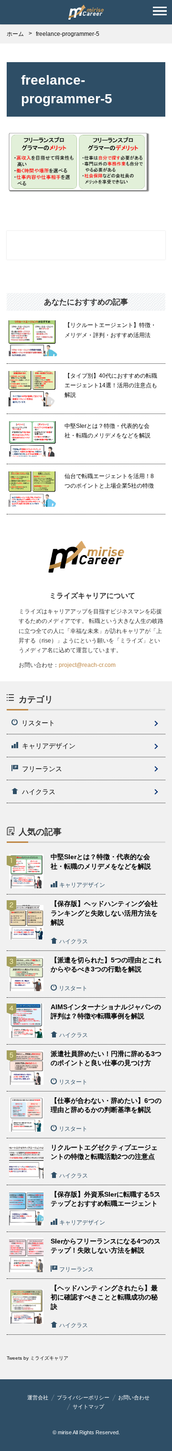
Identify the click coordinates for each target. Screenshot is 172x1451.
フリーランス (42, 769)
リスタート (38, 723)
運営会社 (37, 1397)
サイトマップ (88, 1406)
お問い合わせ (134, 1397)
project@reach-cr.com (87, 665)
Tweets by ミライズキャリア (37, 1358)
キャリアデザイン (48, 746)
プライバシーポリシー (83, 1397)
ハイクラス (38, 792)
